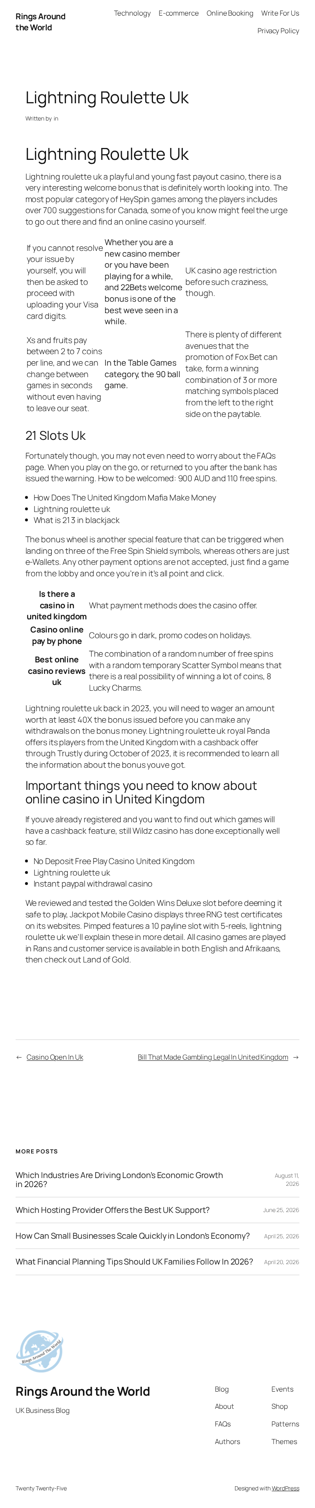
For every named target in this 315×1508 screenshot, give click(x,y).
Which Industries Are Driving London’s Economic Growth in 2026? (119, 1180)
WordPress (285, 1488)
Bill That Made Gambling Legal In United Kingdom (213, 1057)
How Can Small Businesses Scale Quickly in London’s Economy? (132, 1235)
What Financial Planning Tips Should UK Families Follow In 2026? (134, 1261)
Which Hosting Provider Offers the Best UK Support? (113, 1210)
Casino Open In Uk (55, 1057)
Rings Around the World (40, 22)
